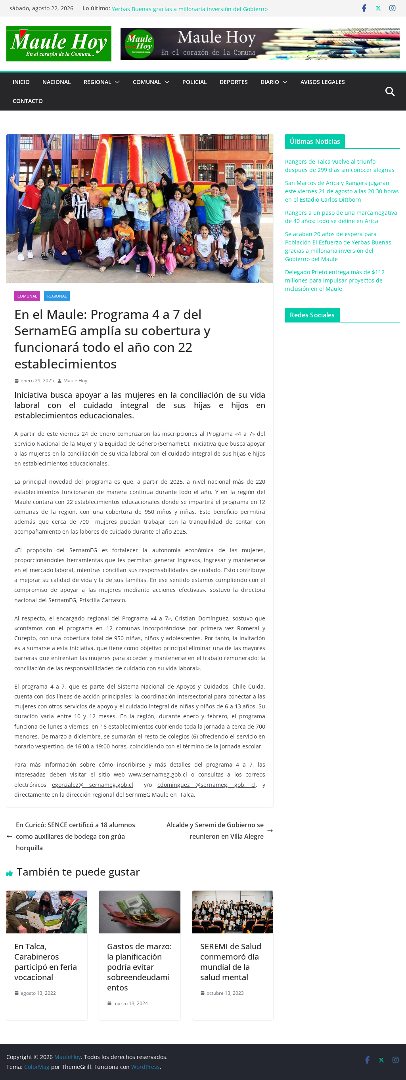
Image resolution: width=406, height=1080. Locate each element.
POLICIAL (194, 82)
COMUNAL (147, 82)
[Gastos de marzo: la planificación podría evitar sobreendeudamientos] (139, 896)
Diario (269, 82)
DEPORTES (234, 82)
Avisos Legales (323, 82)
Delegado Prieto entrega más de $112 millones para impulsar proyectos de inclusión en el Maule (335, 280)
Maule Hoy (75, 380)
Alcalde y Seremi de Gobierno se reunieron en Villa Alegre (215, 830)
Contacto (28, 101)
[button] (115, 82)
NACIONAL (56, 82)
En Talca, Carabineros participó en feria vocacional (45, 962)
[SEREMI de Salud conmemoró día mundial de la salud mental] (232, 896)
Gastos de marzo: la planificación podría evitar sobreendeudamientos (139, 967)
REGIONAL (97, 82)
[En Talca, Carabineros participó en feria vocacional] (46, 896)
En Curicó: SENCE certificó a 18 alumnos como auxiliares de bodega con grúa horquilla (75, 836)
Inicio (21, 82)
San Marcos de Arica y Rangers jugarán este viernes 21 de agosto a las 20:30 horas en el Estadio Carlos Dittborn (342, 191)
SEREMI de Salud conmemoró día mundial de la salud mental (230, 962)
